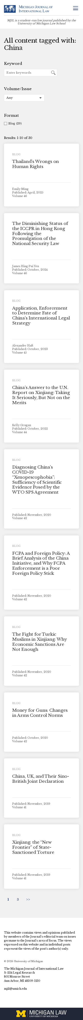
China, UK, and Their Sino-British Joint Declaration (40, 779)
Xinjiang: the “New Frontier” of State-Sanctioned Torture (33, 847)
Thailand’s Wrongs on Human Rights (35, 164)
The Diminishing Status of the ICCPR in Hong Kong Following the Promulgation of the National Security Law (40, 233)
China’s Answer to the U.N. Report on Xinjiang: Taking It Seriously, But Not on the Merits (41, 395)
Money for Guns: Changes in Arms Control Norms (40, 713)
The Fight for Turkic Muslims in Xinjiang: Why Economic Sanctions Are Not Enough (39, 642)
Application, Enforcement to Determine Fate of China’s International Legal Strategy (41, 316)
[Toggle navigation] (75, 8)
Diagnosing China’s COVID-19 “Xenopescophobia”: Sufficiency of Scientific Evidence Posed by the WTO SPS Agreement (37, 480)
